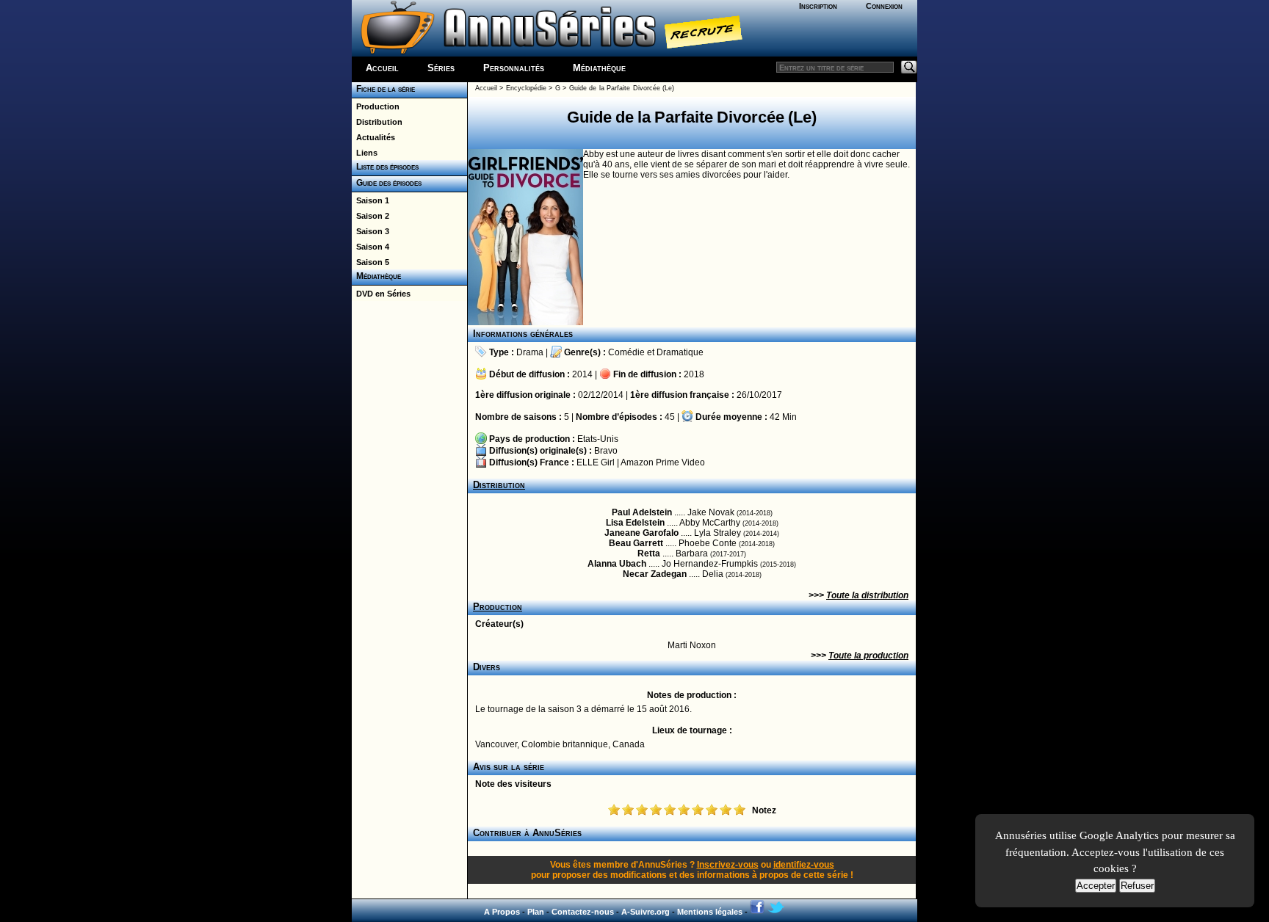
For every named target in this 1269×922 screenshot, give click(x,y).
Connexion (884, 5)
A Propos (502, 911)
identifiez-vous (803, 865)
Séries (441, 67)
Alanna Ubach (617, 564)
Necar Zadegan (655, 574)
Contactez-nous (583, 911)
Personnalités (513, 67)
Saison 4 (370, 246)
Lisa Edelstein (635, 523)
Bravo (606, 451)
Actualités (373, 137)
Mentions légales (709, 911)
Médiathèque (599, 67)
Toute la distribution (867, 595)
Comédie (626, 352)
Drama (529, 352)
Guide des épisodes (387, 183)
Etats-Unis (597, 439)
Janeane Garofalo (641, 533)
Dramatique (680, 352)
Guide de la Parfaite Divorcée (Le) (621, 88)
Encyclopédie (526, 88)
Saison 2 (370, 215)
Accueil (382, 67)
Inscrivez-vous (728, 865)
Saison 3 (370, 231)
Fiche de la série (383, 89)
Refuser (1137, 885)
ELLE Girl (595, 462)
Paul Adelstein (642, 512)
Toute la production (868, 655)
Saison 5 (370, 262)
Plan (535, 911)
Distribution (377, 121)
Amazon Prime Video (663, 462)
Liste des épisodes (385, 166)
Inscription (818, 5)
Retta (648, 553)
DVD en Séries (381, 293)
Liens (364, 152)
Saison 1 (370, 200)
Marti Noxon (692, 645)
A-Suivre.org (645, 911)
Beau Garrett (636, 543)
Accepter (1096, 885)
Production (376, 106)
